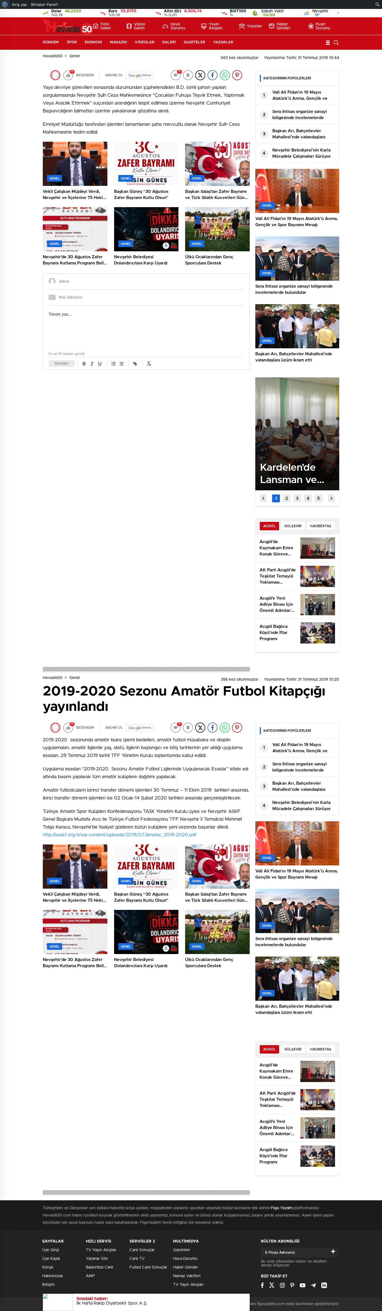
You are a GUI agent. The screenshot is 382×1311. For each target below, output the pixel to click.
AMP (90, 1276)
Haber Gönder (284, 26)
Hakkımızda (52, 1276)
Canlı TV (137, 1259)
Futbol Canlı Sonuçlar (148, 1267)
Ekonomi (93, 42)
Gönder (61, 363)
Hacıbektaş (320, 526)
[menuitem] (5, 4)
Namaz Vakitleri (187, 1276)
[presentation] (263, 498)
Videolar (144, 42)
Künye (47, 1267)
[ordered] (113, 363)
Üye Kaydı (51, 1259)
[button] (276, 498)
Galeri (169, 42)
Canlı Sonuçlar (142, 1250)
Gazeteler (194, 42)
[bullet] (121, 363)
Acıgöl (269, 526)
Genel (74, 56)
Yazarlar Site (97, 1259)
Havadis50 (53, 56)
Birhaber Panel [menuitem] (44, 4)
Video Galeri (139, 26)
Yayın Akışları (215, 26)
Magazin (118, 42)
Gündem (51, 42)
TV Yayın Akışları (101, 1250)
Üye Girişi (50, 1250)
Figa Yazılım (282, 1208)
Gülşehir (292, 526)
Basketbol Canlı (99, 1267)
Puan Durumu (323, 26)
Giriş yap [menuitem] (19, 4)
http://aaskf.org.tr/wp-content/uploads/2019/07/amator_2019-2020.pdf (120, 834)
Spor (72, 42)
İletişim (48, 1285)
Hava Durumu (178, 26)
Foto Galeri (105, 26)
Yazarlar (254, 26)
